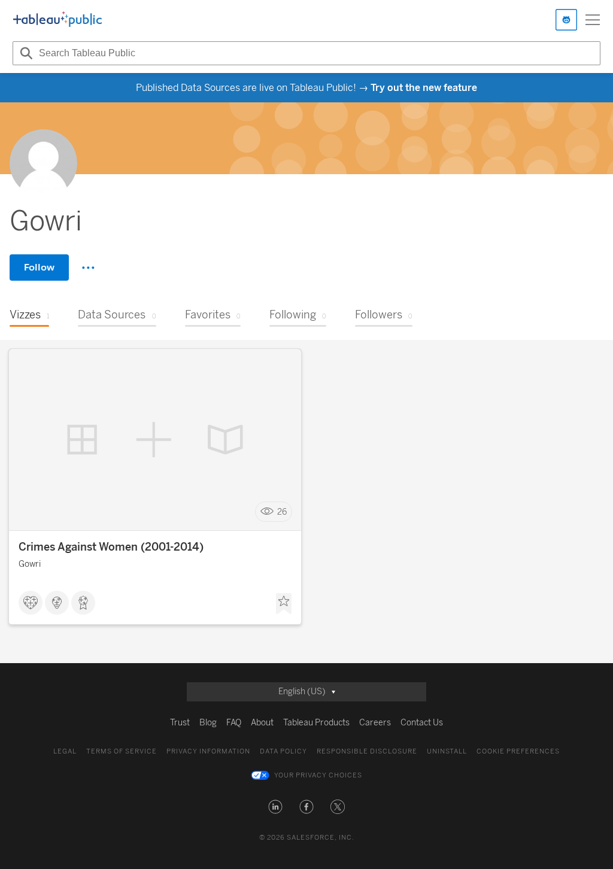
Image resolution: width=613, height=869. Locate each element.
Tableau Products (316, 723)
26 (282, 512)
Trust (180, 723)
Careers (375, 723)
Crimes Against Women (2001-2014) (111, 547)
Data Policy (283, 751)
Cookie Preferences (518, 751)
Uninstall (447, 751)
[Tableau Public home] (57, 20)
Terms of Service (121, 751)
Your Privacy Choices (318, 775)
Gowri (30, 564)
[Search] (24, 53)
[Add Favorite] (284, 604)
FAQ (233, 723)
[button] (275, 806)
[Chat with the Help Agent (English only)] (566, 20)
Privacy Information (208, 751)
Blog (208, 723)
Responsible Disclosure (367, 751)
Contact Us (421, 723)
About (262, 723)
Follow (39, 267)
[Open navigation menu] (592, 20)
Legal (65, 751)
